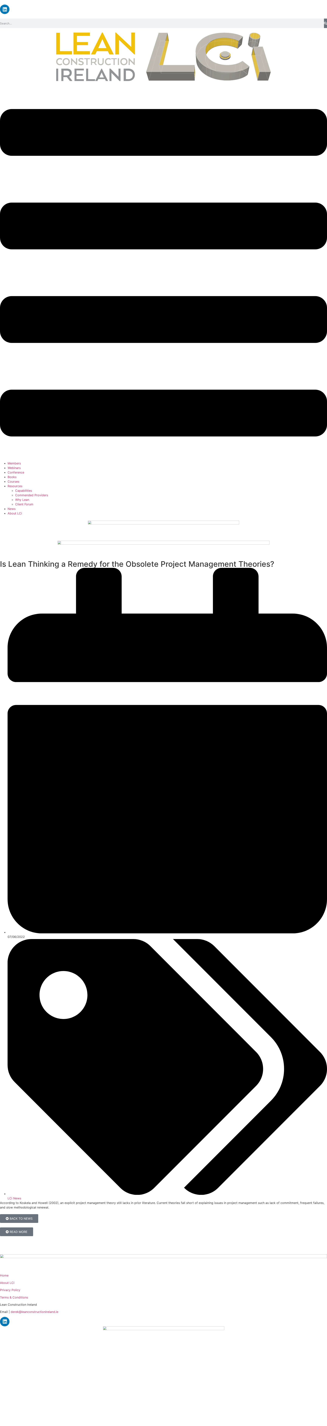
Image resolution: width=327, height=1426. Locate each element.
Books (12, 477)
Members (14, 463)
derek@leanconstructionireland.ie (34, 1312)
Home (4, 1275)
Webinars (14, 468)
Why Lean (22, 500)
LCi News (14, 1198)
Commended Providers (31, 495)
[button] (163, 273)
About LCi (15, 513)
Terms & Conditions (14, 1297)
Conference (16, 472)
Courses (13, 481)
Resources (15, 486)
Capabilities (23, 490)
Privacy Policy (10, 1290)
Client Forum (24, 504)
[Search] (325, 23)
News (12, 509)
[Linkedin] (4, 9)
